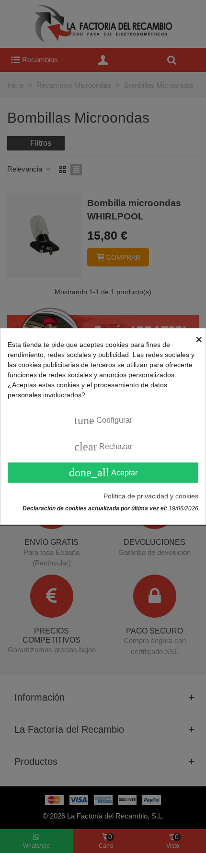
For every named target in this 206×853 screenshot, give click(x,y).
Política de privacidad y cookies (150, 496)
